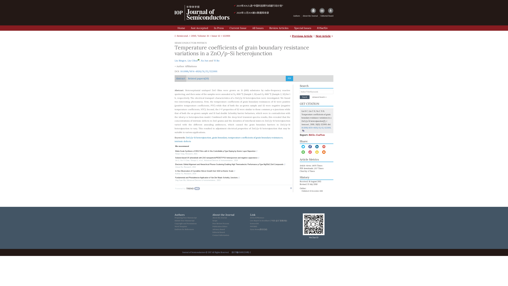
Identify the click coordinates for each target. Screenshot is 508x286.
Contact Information (220, 235)
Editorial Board (327, 16)
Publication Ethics (219, 226)
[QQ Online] (312, 11)
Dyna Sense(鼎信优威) (258, 229)
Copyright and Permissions (186, 224)
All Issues (258, 28)
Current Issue (238, 28)
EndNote (320, 135)
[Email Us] (321, 11)
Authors (296, 16)
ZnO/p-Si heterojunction (198, 137)
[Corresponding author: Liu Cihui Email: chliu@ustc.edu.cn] (198, 60)
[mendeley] (323, 146)
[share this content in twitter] (303, 146)
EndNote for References (184, 229)
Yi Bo (216, 60)
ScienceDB (254, 224)
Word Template (181, 226)
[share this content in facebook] (310, 146)
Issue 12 (216, 35)
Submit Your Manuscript (184, 221)
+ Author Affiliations (186, 66)
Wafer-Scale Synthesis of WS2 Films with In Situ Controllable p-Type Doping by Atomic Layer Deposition (215, 151)
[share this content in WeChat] (303, 152)
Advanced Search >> (319, 97)
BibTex (312, 135)
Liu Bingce (180, 60)
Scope (214, 221)
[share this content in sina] (310, 152)
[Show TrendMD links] (291, 188)
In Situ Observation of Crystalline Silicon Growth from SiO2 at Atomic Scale (204, 171)
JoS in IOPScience (257, 218)
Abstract (180, 78)
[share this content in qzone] (317, 152)
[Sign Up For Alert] (329, 11)
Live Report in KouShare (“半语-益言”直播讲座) (268, 221)
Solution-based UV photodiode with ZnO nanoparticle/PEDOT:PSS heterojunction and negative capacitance (216, 158)
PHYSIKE (253, 226)
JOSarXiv (322, 28)
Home (181, 28)
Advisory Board (218, 229)
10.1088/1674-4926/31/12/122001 (198, 71)
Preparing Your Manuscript (186, 218)
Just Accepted (199, 28)
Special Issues (302, 28)
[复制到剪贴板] (303, 130)
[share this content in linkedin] (317, 146)
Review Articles (278, 28)
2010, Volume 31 (200, 35)
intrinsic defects (183, 141)
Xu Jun (204, 60)
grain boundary (219, 137)
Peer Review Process (220, 224)
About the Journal (310, 16)
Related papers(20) (198, 78)
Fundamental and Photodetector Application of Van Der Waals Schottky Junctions (206, 178)
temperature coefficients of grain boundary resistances (255, 137)
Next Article (323, 36)
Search (304, 97)
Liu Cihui (193, 60)
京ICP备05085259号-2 (241, 252)
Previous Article (302, 36)
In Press (219, 28)
